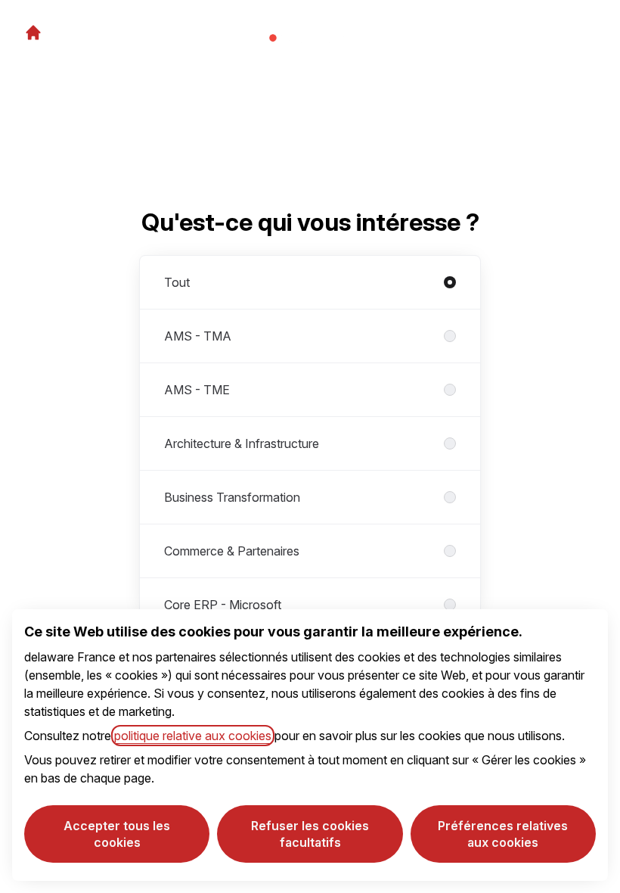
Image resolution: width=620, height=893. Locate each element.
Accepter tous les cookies (117, 834)
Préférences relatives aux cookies (503, 834)
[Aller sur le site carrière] (33, 32)
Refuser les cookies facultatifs (310, 834)
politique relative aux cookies (192, 735)
